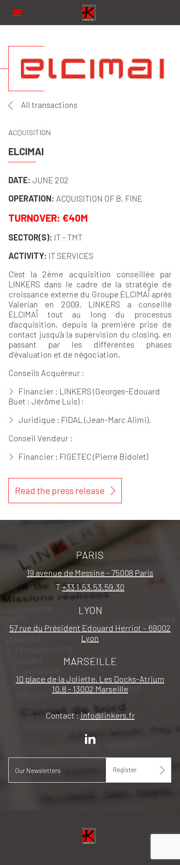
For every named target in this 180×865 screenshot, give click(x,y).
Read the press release (60, 490)
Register (124, 769)
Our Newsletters (38, 770)
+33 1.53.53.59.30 (93, 587)
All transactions (49, 105)
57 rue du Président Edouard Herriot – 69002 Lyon (90, 633)
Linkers (90, 8)
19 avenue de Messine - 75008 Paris (90, 573)
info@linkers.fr (107, 715)
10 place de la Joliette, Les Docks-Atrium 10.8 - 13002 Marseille (90, 684)
